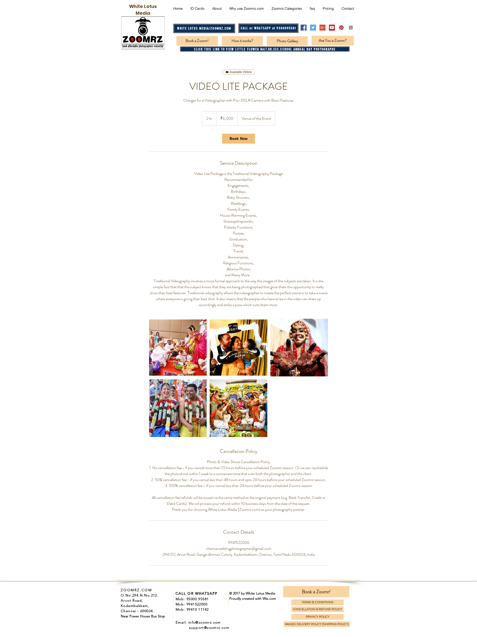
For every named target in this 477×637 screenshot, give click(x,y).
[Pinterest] (341, 28)
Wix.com (269, 598)
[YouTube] (332, 28)
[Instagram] (351, 28)
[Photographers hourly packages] (178, 347)
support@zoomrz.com (209, 627)
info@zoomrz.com (204, 622)
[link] (238, 139)
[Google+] (322, 28)
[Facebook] (304, 28)
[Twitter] (313, 28)
